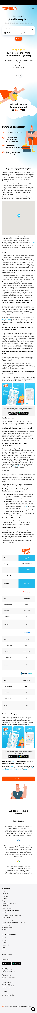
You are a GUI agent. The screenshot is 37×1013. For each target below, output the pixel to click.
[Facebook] (3, 995)
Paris (3, 947)
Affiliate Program (7, 908)
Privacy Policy (6, 925)
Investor (6, 896)
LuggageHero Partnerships (11, 910)
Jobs (5, 898)
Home (4, 891)
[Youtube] (10, 995)
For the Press (6, 917)
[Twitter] (5, 995)
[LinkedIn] (13, 995)
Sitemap (4, 929)
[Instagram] (8, 995)
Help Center (5, 913)
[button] (19, 216)
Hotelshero (5, 905)
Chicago (4, 940)
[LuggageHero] (9, 9)
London (4, 942)
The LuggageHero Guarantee (12, 915)
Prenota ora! (18, 779)
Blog (3, 901)
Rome (4, 950)
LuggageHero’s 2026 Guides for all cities (13, 922)
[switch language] (29, 8)
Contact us (5, 991)
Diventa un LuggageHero (9, 903)
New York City (6, 945)
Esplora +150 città (7, 954)
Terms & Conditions (7, 927)
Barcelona (5, 938)
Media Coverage (8, 920)
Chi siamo (5, 894)
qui (8, 425)
